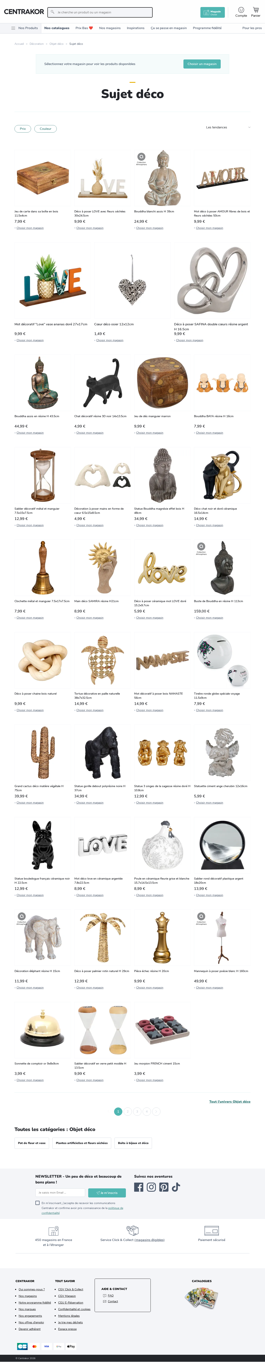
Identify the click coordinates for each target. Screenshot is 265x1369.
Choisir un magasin (202, 64)
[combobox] (99, 12)
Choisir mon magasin (30, 228)
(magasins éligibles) (149, 1240)
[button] (109, 1111)
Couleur (45, 129)
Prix (23, 129)
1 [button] (118, 1111)
